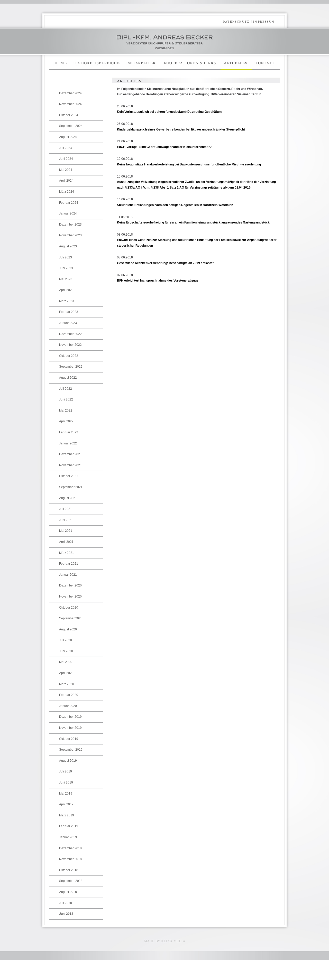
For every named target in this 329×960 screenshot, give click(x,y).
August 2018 (68, 892)
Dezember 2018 (70, 848)
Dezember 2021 (70, 454)
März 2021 (66, 553)
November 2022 (70, 345)
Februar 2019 (68, 826)
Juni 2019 (66, 782)
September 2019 (71, 749)
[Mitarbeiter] (142, 69)
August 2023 (68, 246)
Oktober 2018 (68, 870)
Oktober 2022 (68, 356)
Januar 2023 (68, 323)
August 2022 (68, 377)
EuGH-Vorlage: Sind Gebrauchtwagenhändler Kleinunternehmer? (164, 147)
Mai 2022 (65, 410)
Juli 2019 (65, 771)
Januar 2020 (68, 706)
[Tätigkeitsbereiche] (97, 69)
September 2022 (71, 366)
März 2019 (66, 815)
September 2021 (71, 487)
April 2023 (66, 290)
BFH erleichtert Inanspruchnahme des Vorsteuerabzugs (157, 280)
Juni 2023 (66, 268)
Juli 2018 (65, 903)
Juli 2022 (65, 388)
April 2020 (66, 673)
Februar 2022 (68, 432)
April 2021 (66, 542)
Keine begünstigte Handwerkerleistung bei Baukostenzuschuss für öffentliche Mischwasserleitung (189, 164)
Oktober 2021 (68, 476)
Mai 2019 (65, 793)
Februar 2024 (68, 202)
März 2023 (66, 301)
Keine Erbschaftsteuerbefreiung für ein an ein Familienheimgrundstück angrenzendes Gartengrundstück (193, 222)
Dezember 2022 (70, 334)
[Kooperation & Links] (190, 69)
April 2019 (66, 804)
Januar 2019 (68, 837)
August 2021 (68, 498)
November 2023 (70, 235)
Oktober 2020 (68, 607)
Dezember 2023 (70, 224)
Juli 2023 (65, 257)
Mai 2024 (65, 170)
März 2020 (66, 684)
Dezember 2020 (70, 585)
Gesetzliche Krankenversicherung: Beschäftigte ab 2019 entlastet (165, 263)
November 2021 (70, 465)
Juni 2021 (66, 520)
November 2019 (70, 728)
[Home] (60, 69)
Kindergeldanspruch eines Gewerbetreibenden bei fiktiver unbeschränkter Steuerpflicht (181, 129)
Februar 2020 (68, 695)
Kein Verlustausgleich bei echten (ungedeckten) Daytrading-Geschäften (169, 112)
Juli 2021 (65, 509)
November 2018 (70, 859)
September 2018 (71, 881)
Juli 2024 (65, 148)
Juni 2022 (66, 399)
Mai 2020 (65, 662)
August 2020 (68, 629)
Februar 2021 (68, 563)
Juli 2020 (65, 640)
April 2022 (66, 421)
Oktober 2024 (68, 115)
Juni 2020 (66, 651)
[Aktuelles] (236, 69)
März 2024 (66, 191)
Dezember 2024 (70, 93)
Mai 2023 (65, 279)
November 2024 (70, 104)
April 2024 (66, 180)
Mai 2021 (65, 531)
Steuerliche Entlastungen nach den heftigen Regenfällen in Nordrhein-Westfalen (175, 205)
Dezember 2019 (70, 717)
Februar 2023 (68, 312)
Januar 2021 (68, 574)
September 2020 (71, 618)
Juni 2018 (66, 914)
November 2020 (70, 596)
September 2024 (71, 126)
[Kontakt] (266, 69)
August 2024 (68, 137)
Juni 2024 (66, 159)
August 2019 (68, 760)
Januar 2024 (68, 213)
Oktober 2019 (68, 739)
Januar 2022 (68, 443)
